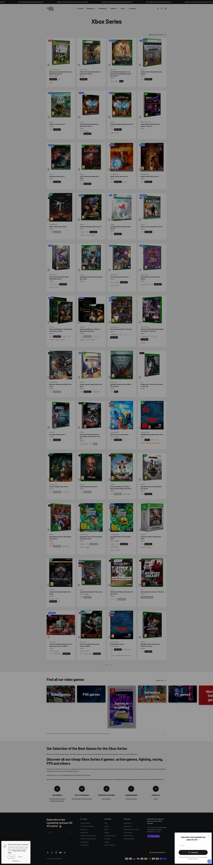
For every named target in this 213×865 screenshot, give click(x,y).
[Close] (208, 836)
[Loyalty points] (209, 861)
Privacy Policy (17, 851)
